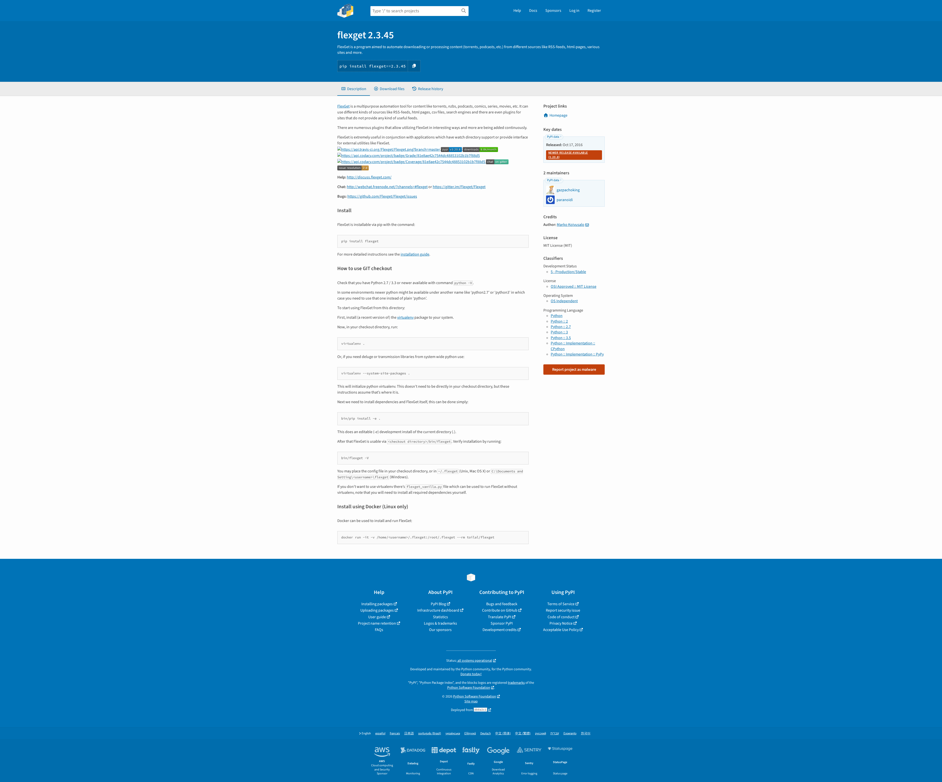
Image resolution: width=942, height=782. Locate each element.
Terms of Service (561, 604)
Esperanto (569, 733)
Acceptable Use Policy (561, 629)
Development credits (500, 629)
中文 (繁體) (523, 733)
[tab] (353, 89)
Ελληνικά (470, 733)
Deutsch (485, 733)
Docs (533, 10)
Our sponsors (440, 629)
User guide (377, 617)
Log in (574, 10)
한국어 (585, 733)
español (380, 733)
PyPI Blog (438, 604)
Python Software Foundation (468, 687)
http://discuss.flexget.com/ (369, 177)
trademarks (516, 682)
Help (517, 10)
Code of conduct (561, 617)
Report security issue (563, 610)
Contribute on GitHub (499, 610)
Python (557, 315)
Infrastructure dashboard (438, 610)
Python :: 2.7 (561, 326)
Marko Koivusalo (570, 224)
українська (452, 733)
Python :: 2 (559, 321)
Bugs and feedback (501, 604)
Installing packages (377, 604)
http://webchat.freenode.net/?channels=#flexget (387, 187)
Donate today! (471, 674)
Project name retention (377, 623)
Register (594, 10)
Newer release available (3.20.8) (568, 155)
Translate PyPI (499, 617)
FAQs (379, 629)
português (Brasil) (429, 733)
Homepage (558, 115)
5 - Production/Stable (568, 271)
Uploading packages (377, 610)
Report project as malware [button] (574, 369)
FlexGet (343, 106)
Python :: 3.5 (561, 338)
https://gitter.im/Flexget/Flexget (459, 187)
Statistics (440, 617)
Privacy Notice (561, 623)
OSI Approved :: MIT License (573, 286)
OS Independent (564, 301)
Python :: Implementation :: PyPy (577, 354)
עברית (554, 733)
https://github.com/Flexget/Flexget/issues (382, 196)
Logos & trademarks (440, 623)
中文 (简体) (503, 733)
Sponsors (553, 10)
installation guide (415, 254)
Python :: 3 (559, 332)
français (395, 733)
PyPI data (553, 137)
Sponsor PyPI (502, 623)
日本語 (409, 733)
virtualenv (405, 317)
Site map (471, 701)
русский (540, 733)
